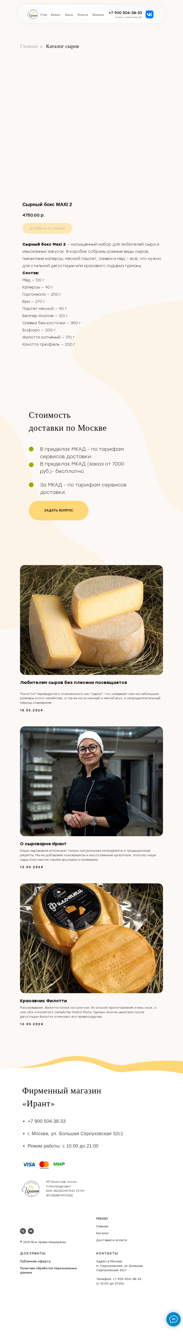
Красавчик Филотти (43, 1000)
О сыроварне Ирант (43, 843)
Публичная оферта (35, 1261)
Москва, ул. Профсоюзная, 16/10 (128, 17)
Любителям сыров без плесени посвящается (73, 682)
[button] (58, 510)
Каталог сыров (62, 46)
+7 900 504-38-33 (125, 13)
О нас (44, 14)
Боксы (69, 14)
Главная (29, 46)
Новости (83, 14)
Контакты (98, 14)
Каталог (56, 14)
